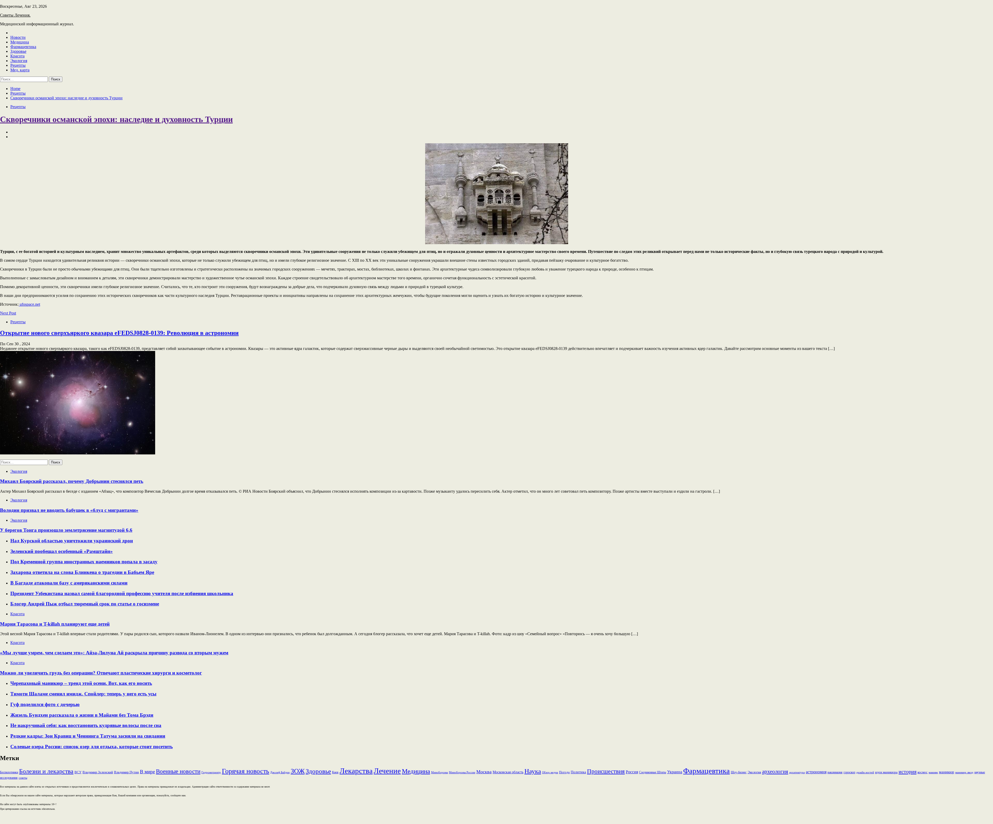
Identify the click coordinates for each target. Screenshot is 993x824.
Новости (18, 37)
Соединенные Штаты (652, 772)
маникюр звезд (964, 772)
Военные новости (178, 771)
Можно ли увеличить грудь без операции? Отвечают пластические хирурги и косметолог (101, 673)
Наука (532, 771)
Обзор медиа (550, 772)
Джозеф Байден (280, 772)
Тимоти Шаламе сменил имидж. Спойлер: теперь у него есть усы (83, 693)
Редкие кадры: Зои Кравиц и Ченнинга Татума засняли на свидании (87, 736)
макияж (933, 772)
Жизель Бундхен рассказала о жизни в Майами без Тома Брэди (81, 715)
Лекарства (356, 771)
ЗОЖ (298, 771)
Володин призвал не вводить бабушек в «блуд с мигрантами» (69, 510)
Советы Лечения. (15, 15)
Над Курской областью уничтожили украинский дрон (71, 540)
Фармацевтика (23, 46)
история (907, 771)
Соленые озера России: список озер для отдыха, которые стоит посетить (91, 746)
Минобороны (439, 772)
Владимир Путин (126, 772)
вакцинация (835, 772)
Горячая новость (245, 771)
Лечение (387, 771)
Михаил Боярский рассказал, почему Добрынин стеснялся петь (71, 481)
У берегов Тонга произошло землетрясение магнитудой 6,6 (66, 530)
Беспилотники (9, 772)
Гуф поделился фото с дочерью (45, 704)
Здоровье (18, 51)
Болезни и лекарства (46, 771)
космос (922, 772)
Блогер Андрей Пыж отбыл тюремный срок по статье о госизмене (84, 603)
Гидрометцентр (211, 772)
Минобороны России (462, 772)
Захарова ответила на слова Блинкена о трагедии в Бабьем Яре (82, 572)
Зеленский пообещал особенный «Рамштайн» (61, 551)
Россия (632, 772)
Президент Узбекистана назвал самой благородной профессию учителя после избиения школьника (121, 593)
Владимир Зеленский (97, 772)
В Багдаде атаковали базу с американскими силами (68, 583)
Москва (484, 771)
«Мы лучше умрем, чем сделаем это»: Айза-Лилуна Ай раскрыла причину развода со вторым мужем (114, 652)
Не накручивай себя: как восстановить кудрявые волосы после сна (85, 725)
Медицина (19, 42)
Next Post (8, 313)
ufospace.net (29, 304)
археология (775, 771)
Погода (564, 772)
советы (23, 777)
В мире (147, 771)
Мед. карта (19, 70)
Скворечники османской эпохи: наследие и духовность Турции (116, 119)
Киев (335, 772)
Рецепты (18, 65)
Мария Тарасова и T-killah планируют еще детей (55, 624)
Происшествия (606, 771)
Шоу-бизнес (739, 772)
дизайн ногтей (865, 772)
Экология (18, 60)
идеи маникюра (886, 772)
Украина (674, 772)
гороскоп (849, 772)
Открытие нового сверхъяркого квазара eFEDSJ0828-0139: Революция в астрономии (119, 332)
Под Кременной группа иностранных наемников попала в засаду (83, 561)
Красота (17, 56)
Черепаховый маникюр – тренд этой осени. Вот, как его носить (81, 683)
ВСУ (77, 772)
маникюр (946, 772)
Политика (578, 772)
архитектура (797, 772)
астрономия (816, 772)
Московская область (508, 772)
